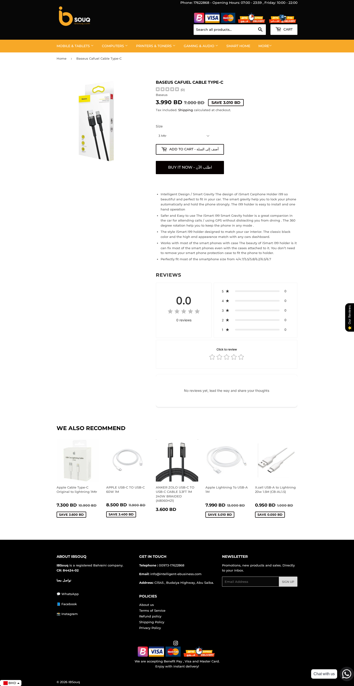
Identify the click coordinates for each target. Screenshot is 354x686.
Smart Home (238, 46)
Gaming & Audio (199, 46)
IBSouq (74, 682)
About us (146, 605)
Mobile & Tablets (74, 46)
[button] (255, 291)
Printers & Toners (154, 46)
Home (61, 58)
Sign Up (288, 582)
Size (159, 126)
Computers (113, 46)
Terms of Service (152, 610)
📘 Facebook (67, 604)
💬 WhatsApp (68, 594)
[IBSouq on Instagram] (175, 644)
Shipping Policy (151, 622)
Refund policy (150, 616)
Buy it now (190, 167)
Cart (287, 29)
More (263, 46)
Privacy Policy (150, 628)
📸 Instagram (67, 614)
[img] (167, 89)
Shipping (185, 110)
